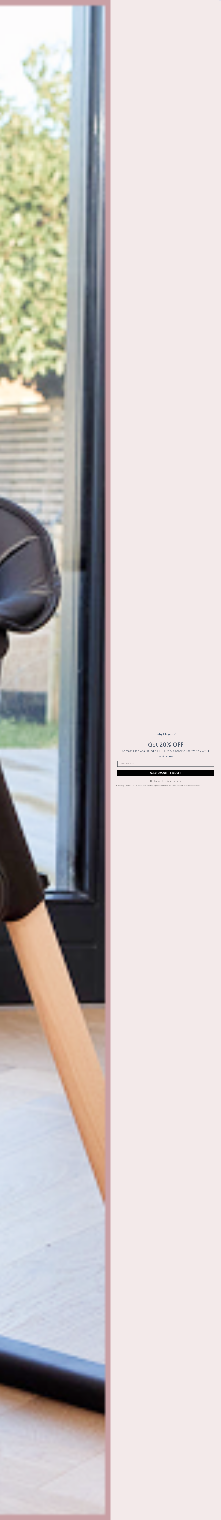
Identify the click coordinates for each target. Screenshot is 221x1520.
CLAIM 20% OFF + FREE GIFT (165, 773)
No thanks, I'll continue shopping (165, 781)
